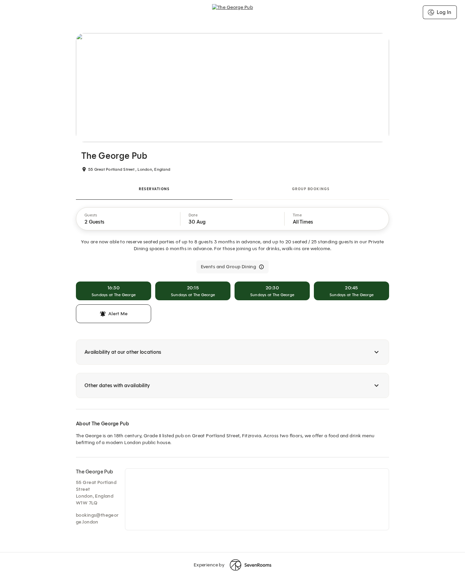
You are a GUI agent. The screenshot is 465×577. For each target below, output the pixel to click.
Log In (444, 12)
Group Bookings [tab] (311, 189)
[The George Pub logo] (232, 12)
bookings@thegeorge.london (97, 518)
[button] (128, 219)
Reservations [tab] (154, 189)
